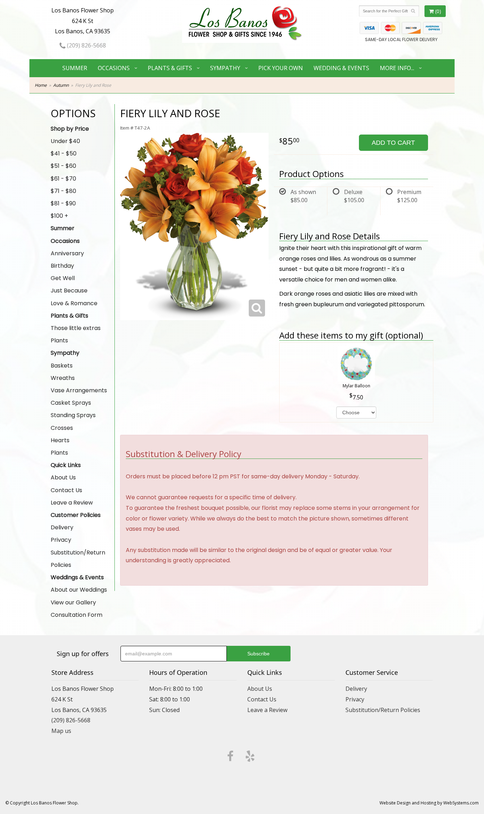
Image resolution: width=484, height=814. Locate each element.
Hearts (60, 440)
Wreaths (63, 378)
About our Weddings (79, 590)
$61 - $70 (63, 179)
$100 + (59, 216)
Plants (59, 340)
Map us (61, 731)
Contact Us (66, 490)
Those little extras (76, 328)
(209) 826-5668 (86, 45)
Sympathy (225, 68)
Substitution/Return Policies (78, 558)
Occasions (114, 68)
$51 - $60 (63, 166)
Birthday (62, 266)
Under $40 (65, 141)
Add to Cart (393, 142)
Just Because (69, 290)
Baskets (62, 366)
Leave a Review (72, 503)
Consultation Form (76, 615)
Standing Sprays (73, 415)
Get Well (63, 278)
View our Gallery (73, 602)
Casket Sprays (71, 403)
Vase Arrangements (79, 390)
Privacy (61, 540)
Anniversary (67, 253)
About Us (63, 477)
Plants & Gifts (170, 68)
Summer (74, 68)
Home (41, 85)
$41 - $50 (64, 153)
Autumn (61, 85)
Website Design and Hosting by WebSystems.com (429, 803)
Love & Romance (74, 303)
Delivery (62, 527)
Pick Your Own (280, 68)
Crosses (62, 428)
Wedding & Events (341, 68)
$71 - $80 (63, 191)
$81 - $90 (63, 203)
